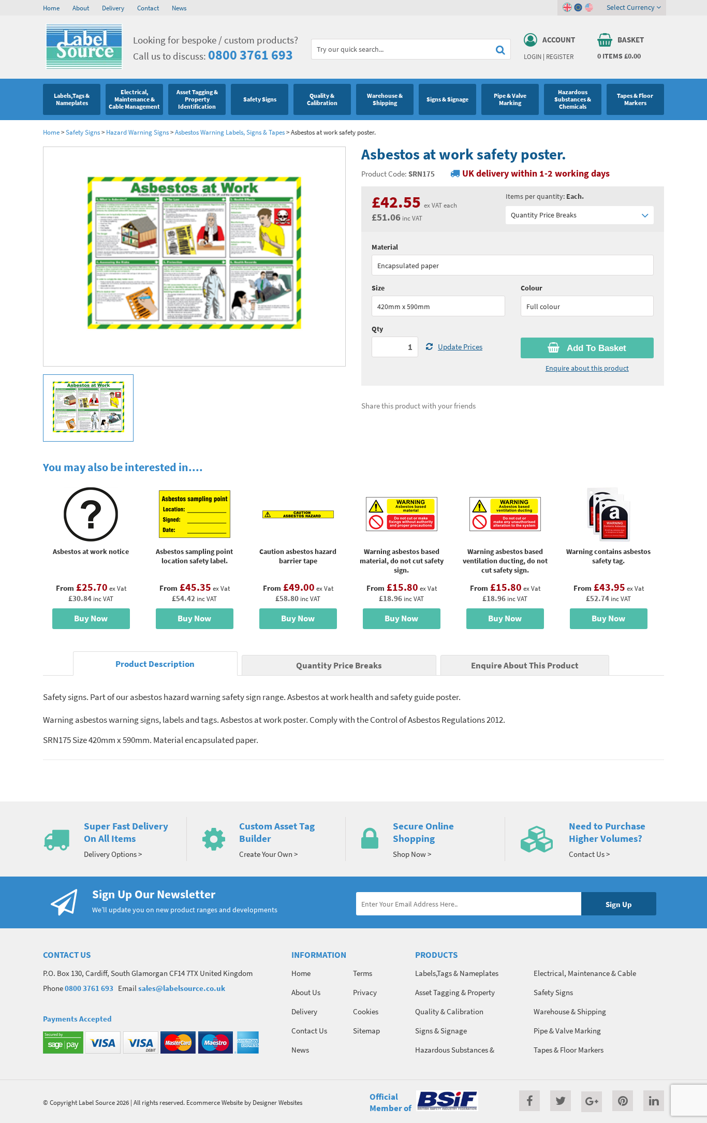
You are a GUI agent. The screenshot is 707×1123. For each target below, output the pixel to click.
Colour (531, 288)
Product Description (155, 664)
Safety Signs (83, 132)
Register (559, 56)
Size (378, 288)
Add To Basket (595, 348)
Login (532, 56)
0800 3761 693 (250, 54)
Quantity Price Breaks (544, 215)
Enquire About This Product (525, 665)
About (80, 8)
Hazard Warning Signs (137, 132)
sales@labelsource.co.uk (181, 988)
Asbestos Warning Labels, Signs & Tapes (230, 132)
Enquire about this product (587, 368)
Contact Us (309, 1031)
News (179, 8)
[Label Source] (84, 67)
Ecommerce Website (214, 1102)
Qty (377, 328)
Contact (148, 8)
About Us (305, 992)
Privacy (365, 992)
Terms (362, 973)
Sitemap (366, 1031)
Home (51, 8)
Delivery (113, 8)
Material (385, 247)
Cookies (365, 1011)
